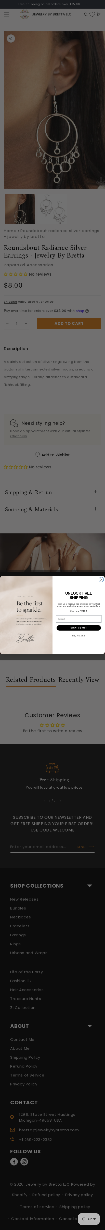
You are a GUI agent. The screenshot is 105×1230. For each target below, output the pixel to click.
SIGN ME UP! (79, 628)
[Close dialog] (101, 579)
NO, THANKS (78, 636)
